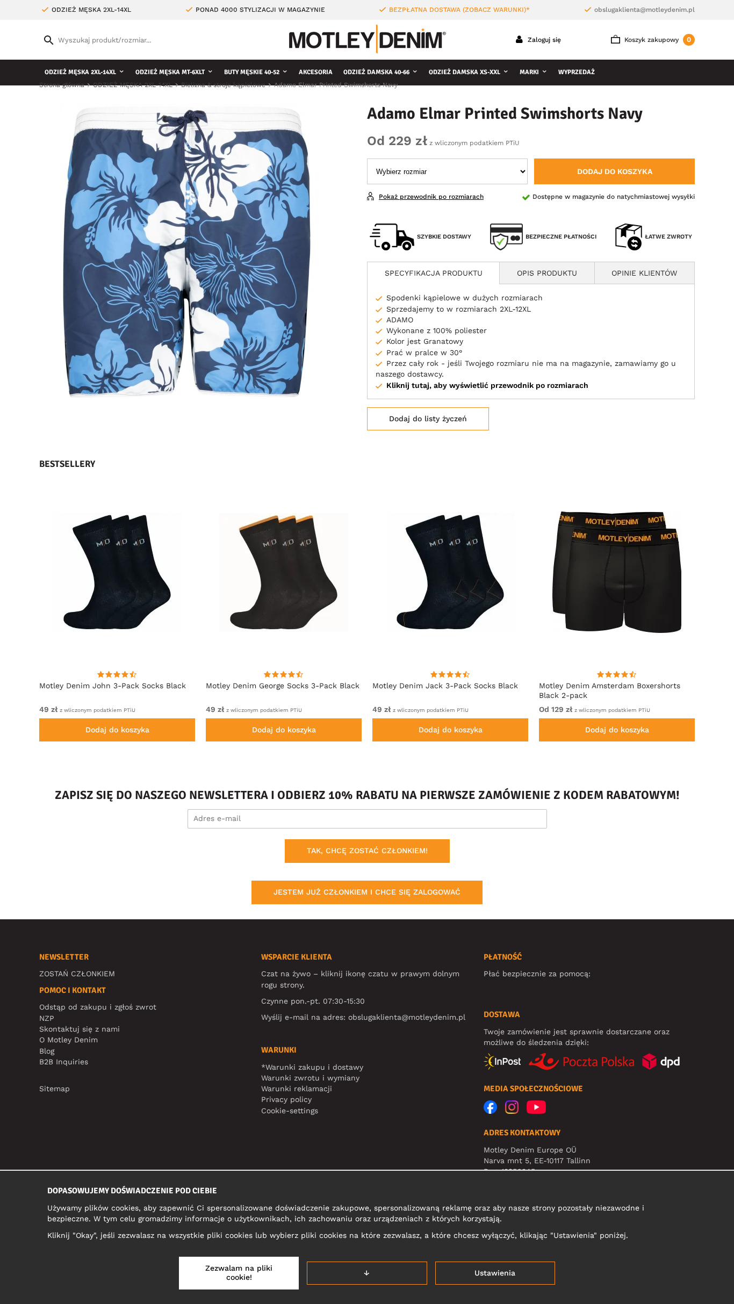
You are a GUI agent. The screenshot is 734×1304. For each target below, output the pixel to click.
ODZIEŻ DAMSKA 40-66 (376, 72)
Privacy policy (286, 1099)
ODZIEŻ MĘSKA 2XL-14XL (80, 72)
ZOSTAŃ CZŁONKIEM (77, 973)
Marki (529, 72)
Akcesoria (316, 72)
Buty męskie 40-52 (251, 72)
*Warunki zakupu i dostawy (312, 1067)
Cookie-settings (289, 1110)
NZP (46, 1018)
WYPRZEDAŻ (576, 72)
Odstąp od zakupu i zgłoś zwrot (97, 1007)
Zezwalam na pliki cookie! (238, 1273)
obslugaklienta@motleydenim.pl (644, 9)
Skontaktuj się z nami (79, 1029)
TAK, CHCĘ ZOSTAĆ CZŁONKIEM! (367, 850)
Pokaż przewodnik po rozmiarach (431, 196)
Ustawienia (494, 1273)
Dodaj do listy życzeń (428, 418)
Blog (46, 1051)
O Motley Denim (68, 1039)
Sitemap (54, 1088)
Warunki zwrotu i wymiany (310, 1078)
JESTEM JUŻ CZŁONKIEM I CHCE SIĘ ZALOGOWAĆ (367, 892)
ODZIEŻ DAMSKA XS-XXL (464, 72)
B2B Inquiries (63, 1061)
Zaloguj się (543, 40)
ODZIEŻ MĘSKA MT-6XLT (170, 72)
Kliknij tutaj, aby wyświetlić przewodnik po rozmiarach (487, 385)
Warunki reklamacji (296, 1088)
